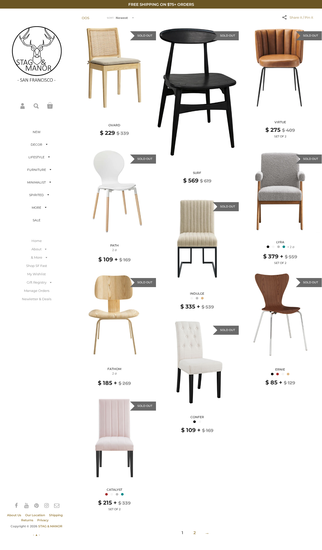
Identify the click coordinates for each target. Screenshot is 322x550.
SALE (37, 220)
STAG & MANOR (50, 526)
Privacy (43, 520)
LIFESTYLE (36, 157)
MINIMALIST (36, 182)
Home (36, 241)
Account (22, 105)
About (36, 249)
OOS (85, 18)
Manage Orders (36, 291)
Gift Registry (37, 282)
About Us (14, 515)
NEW (37, 132)
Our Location (35, 515)
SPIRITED (36, 195)
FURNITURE (36, 170)
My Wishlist (36, 274)
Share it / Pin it (301, 17)
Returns (27, 520)
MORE (36, 207)
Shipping (56, 515)
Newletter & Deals (36, 299)
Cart (50, 105)
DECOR (36, 144)
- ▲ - (36, 535)
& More (36, 257)
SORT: (110, 17)
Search (36, 105)
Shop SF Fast (36, 266)
